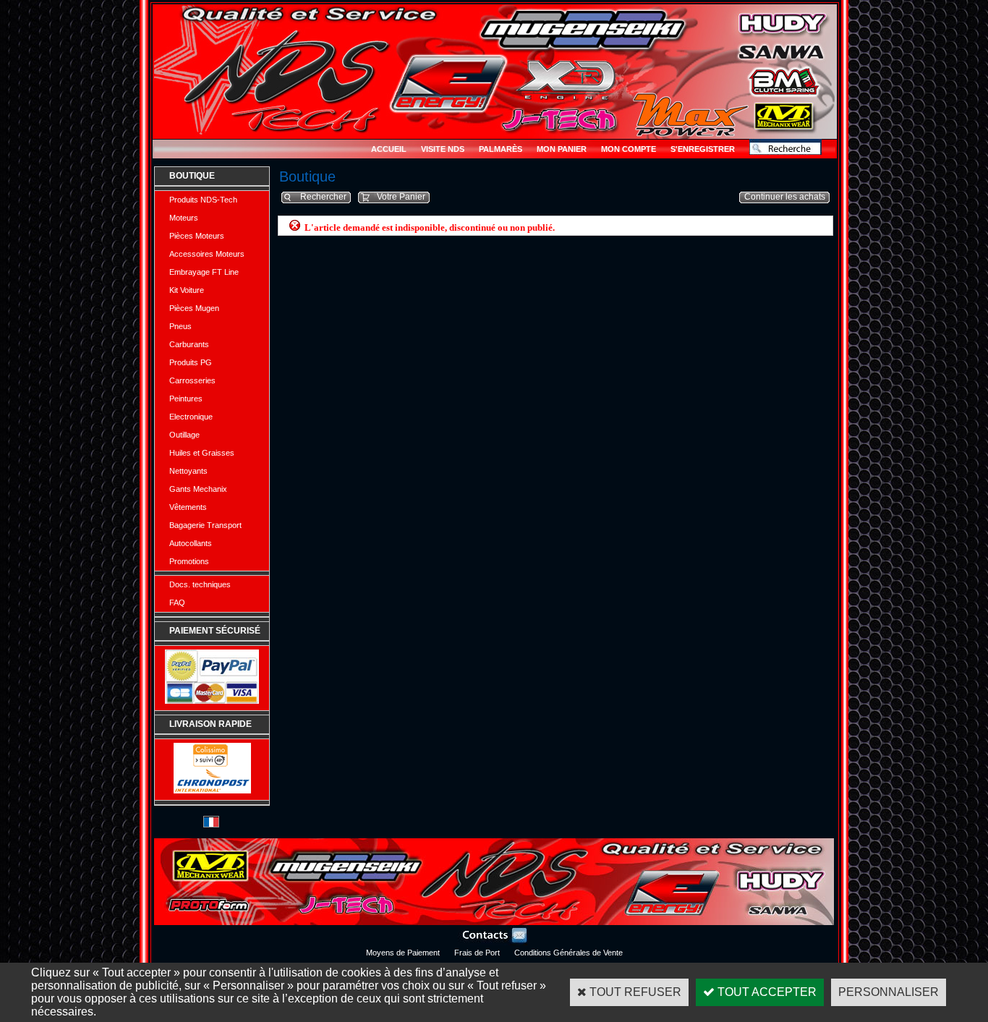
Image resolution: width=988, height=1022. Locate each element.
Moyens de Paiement (403, 952)
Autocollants (190, 543)
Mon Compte (628, 149)
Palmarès (500, 149)
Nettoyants (188, 471)
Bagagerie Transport (205, 525)
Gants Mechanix (198, 489)
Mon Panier (562, 149)
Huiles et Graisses (201, 452)
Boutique (192, 176)
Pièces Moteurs (196, 235)
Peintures (186, 398)
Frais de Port (477, 952)
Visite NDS (442, 149)
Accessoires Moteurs (206, 254)
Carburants (189, 344)
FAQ (177, 602)
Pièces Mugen (194, 308)
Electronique (191, 416)
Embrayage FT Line (204, 272)
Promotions (189, 561)
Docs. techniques (200, 584)
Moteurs (183, 217)
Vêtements (188, 507)
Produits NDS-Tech (203, 199)
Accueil (388, 149)
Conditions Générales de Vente (568, 952)
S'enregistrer (702, 149)
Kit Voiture (186, 290)
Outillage (184, 434)
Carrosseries (192, 380)
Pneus (180, 326)
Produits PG (190, 362)
